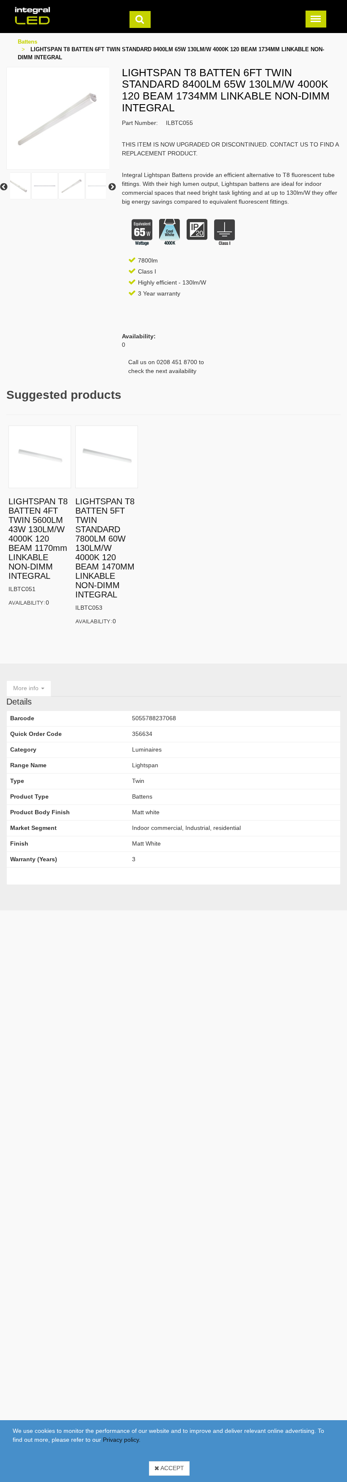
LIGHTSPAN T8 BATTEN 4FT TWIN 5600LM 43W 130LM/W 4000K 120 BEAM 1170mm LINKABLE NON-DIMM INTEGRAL (38, 539)
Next (112, 187)
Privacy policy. (121, 1439)
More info (26, 688)
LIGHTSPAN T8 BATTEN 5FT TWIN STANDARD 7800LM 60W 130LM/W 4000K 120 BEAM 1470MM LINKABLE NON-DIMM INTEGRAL (105, 548)
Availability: (27, 602)
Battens (27, 42)
